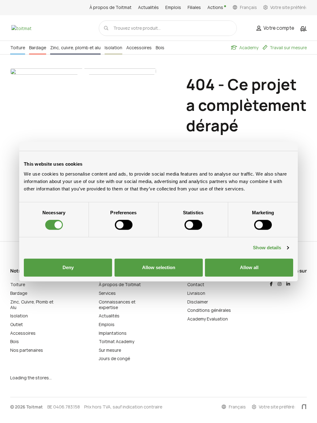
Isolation (19, 316)
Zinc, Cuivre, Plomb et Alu (32, 304)
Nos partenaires (26, 350)
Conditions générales (209, 310)
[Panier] (303, 28)
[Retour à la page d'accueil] (21, 28)
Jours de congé (114, 358)
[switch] (123, 225)
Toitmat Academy (116, 341)
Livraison (196, 293)
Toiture (17, 284)
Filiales (194, 7)
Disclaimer (197, 302)
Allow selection (158, 267)
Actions (215, 7)
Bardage (18, 293)
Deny (68, 267)
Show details (267, 247)
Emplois (173, 7)
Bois (14, 341)
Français (248, 7)
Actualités (148, 7)
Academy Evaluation (207, 319)
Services (107, 293)
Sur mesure (110, 350)
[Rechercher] (106, 28)
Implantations (113, 333)
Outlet (16, 324)
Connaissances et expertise (117, 304)
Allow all (249, 267)
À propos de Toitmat (110, 7)
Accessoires (23, 333)
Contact (195, 284)
